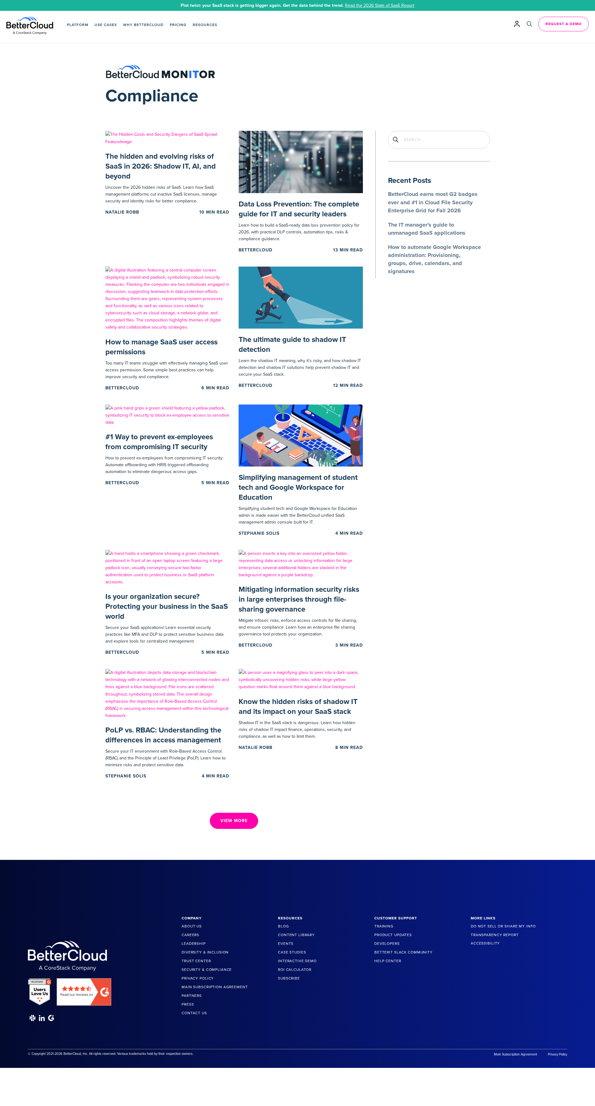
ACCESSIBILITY (485, 943)
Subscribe (289, 978)
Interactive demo (297, 961)
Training (384, 926)
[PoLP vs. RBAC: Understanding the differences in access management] (167, 693)
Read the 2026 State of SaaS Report (379, 5)
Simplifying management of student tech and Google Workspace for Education (298, 487)
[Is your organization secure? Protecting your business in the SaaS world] (167, 567)
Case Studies (292, 952)
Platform (77, 25)
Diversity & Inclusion (205, 952)
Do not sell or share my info (503, 926)
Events (285, 943)
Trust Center (196, 961)
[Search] (529, 24)
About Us (192, 926)
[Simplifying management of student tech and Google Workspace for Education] (301, 435)
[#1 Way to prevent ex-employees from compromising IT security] (167, 415)
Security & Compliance (207, 969)
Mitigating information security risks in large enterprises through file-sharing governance (299, 599)
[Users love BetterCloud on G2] (39, 989)
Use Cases (106, 25)
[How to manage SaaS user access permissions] (167, 298)
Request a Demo (563, 24)
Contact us (194, 1013)
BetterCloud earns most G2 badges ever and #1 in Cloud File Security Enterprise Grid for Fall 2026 (433, 202)
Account (517, 24)
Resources (205, 25)
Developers (387, 943)
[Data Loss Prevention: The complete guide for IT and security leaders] (301, 161)
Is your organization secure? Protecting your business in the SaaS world (166, 606)
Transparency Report (495, 935)
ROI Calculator (294, 969)
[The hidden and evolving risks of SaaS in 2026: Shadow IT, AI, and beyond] (167, 137)
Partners (192, 995)
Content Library (296, 935)
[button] (234, 821)
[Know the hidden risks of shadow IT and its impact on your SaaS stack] (301, 679)
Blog (283, 926)
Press (188, 1004)
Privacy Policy (198, 978)
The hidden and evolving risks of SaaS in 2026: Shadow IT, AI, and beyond (160, 166)
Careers (190, 935)
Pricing (178, 25)
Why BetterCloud (143, 25)
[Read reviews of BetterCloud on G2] (84, 989)
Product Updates (393, 935)
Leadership (194, 943)
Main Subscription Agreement (215, 987)
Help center (387, 961)
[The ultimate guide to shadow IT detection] (301, 297)
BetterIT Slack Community (403, 952)
